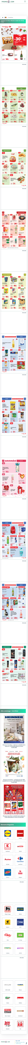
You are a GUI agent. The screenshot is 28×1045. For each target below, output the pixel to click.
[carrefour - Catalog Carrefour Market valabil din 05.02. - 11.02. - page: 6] (14, 354)
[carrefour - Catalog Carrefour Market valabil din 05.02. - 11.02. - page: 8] (14, 478)
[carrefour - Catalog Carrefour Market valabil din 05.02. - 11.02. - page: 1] (14, 43)
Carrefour (10, 17)
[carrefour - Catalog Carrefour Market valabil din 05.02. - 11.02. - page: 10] (14, 602)
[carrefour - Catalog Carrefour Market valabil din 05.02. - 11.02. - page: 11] (14, 664)
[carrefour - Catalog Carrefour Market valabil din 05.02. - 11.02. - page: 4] (14, 229)
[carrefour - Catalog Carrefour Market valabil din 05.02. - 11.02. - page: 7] (14, 416)
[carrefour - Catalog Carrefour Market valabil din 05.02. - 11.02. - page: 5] (14, 291)
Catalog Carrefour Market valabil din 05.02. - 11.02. (13, 21)
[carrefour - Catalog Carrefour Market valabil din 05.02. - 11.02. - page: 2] (14, 105)
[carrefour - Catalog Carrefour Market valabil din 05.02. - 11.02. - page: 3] (14, 167)
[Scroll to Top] (26, 1043)
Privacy (19, 1043)
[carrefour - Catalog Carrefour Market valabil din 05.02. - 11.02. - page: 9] (14, 540)
